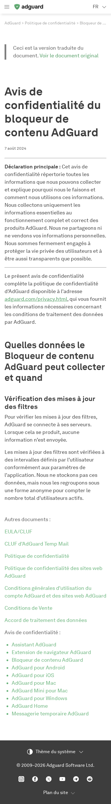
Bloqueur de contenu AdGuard (47, 660)
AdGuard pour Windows (39, 698)
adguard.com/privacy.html (36, 299)
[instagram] (21, 779)
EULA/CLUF (18, 532)
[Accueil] (28, 6)
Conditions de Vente (28, 608)
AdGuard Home (30, 706)
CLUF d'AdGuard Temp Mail (37, 544)
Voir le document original (69, 56)
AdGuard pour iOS (33, 675)
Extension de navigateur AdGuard (51, 652)
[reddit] (89, 779)
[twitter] (48, 779)
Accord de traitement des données (46, 620)
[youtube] (62, 779)
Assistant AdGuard (34, 645)
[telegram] (76, 779)
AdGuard (12, 23)
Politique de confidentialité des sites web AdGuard (53, 572)
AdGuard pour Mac (34, 683)
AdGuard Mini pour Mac (40, 691)
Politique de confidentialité (50, 23)
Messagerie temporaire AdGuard (50, 714)
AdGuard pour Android (38, 668)
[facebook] (35, 779)
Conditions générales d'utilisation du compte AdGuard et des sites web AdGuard (55, 592)
